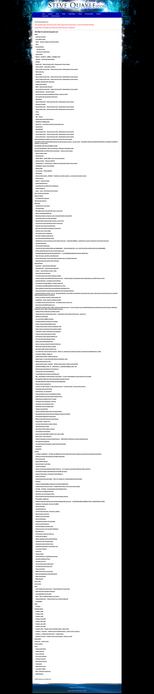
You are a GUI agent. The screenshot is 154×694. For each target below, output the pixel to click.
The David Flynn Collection (42, 198)
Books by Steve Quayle (67, 151)
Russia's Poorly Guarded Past (43, 384)
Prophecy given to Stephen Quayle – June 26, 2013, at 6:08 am (63, 631)
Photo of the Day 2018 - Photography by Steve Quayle (60, 109)
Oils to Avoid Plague (41, 519)
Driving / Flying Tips (40, 476)
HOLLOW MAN (39, 129)
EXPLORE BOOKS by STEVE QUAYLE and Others (47, 151)
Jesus (37, 191)
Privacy (37, 114)
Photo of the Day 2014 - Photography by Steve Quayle (64, 79)
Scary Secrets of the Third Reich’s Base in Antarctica (49, 223)
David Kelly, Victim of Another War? (45, 406)
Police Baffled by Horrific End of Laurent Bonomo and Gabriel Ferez (53, 288)
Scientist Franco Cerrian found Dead (45, 371)
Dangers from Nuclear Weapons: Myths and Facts (48, 469)
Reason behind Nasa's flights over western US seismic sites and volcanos (53, 139)
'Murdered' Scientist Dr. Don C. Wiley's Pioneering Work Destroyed (52, 307)
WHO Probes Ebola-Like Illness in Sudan (46, 346)
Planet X (38, 56)
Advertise (38, 59)
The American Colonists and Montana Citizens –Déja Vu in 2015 (52, 94)
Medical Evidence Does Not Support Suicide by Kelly (49, 396)
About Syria (39, 124)
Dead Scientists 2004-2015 (52, 268)
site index (84, 690)
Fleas (37, 596)
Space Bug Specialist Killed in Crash (45, 238)
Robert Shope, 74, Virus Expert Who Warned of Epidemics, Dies (52, 359)
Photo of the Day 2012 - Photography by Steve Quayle (64, 69)
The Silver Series (40, 49)
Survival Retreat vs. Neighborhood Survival (46, 556)
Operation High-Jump (41, 243)
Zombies (38, 61)
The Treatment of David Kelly (43, 431)
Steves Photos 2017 (41, 106)
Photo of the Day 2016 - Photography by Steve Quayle (60, 101)
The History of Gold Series (43, 51)
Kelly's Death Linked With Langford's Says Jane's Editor (50, 434)
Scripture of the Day (41, 659)
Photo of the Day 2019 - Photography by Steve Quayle (60, 131)
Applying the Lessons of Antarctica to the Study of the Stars (51, 241)
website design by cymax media (74, 690)
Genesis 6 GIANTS (50, 161)
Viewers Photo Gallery (41, 84)
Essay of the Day (40, 654)
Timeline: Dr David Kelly (42, 409)
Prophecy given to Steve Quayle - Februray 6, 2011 (59, 636)
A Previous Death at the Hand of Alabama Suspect (48, 275)
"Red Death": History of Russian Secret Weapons (48, 331)
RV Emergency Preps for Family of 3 (45, 534)
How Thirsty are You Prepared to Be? (45, 494)
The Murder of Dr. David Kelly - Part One (46, 401)
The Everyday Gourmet (40, 201)
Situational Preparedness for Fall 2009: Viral (47, 546)
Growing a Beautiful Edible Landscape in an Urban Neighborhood (52, 484)
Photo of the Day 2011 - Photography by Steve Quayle (56, 64)
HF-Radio (38, 489)
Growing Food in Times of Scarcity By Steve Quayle (67, 486)
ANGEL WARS (39, 158)
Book (36, 604)
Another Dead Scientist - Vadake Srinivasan (47, 356)
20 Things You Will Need (42, 454)
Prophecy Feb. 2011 (41, 636)
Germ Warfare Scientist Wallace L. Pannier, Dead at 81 (49, 283)
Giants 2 (38, 181)
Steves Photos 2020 (41, 134)
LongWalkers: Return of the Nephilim (45, 166)
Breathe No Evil (39, 156)
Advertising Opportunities (48, 59)
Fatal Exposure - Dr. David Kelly (44, 391)
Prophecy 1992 (39, 614)
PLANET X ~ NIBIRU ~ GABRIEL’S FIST (50, 56)
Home (43, 14)
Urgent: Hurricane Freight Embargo (44, 119)
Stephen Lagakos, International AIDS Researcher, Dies (49, 278)
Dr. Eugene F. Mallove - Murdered (44, 354)
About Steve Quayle (41, 36)
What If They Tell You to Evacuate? (44, 571)
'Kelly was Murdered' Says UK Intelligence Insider (48, 394)
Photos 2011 (39, 64)
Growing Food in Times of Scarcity (44, 486)
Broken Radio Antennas (42, 461)
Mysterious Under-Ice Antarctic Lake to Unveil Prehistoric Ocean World (54, 216)
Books (64, 14)
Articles (38, 270)
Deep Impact (38, 639)
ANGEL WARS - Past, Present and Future (54, 158)
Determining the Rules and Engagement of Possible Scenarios (51, 471)
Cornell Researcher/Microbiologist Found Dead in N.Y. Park (50, 285)
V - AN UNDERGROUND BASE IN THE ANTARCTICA (75, 253)
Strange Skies (39, 54)
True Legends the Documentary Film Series (46, 96)
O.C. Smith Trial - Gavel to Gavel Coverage (46, 351)
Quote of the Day (40, 651)
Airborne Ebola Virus (41, 599)
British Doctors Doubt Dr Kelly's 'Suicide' (46, 399)
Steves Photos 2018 (41, 109)
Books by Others (39, 196)
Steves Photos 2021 (41, 136)
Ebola (37, 86)
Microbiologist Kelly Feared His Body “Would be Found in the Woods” (53, 414)
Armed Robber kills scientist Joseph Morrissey (47, 374)
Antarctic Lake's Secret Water (43, 231)
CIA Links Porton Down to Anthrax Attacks (46, 424)
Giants (57, 14)
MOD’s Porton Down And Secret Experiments (47, 419)
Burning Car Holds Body (42, 316)
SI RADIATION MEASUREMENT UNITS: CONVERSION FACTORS (88, 501)
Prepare (37, 451)
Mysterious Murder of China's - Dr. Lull (45, 293)
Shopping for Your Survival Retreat (44, 541)
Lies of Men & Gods (40, 39)
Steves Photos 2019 (41, 131)
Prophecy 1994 (39, 616)
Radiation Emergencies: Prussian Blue (45, 521)
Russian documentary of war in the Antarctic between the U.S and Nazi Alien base (56, 258)
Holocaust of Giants (41, 104)
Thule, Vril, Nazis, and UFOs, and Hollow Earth (47, 256)
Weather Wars (39, 168)
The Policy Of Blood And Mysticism (44, 236)
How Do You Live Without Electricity (45, 491)
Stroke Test (38, 551)
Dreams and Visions (41, 649)
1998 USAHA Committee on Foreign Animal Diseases (74, 439)
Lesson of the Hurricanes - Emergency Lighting (47, 511)
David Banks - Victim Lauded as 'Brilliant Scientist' (48, 300)
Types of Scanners (40, 569)
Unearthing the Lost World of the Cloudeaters (47, 186)
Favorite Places (39, 163)
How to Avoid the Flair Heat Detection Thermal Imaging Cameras (52, 496)
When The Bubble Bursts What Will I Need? (46, 574)
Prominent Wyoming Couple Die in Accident (47, 321)
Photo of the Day (40, 71)
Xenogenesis (39, 173)
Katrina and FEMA (40, 506)
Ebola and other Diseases (45, 86)
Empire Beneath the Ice (41, 183)
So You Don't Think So (41, 549)
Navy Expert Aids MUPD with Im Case (45, 305)
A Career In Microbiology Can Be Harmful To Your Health (77, 376)
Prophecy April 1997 (41, 619)
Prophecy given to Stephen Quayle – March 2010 (56, 629)
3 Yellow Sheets (59, 634)
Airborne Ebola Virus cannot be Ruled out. (57, 599)
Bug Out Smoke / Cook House (43, 464)
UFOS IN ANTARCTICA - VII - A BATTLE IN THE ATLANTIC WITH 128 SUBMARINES (84, 248)
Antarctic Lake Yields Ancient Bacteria (45, 226)
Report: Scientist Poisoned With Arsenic (46, 324)
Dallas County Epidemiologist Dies (44, 341)
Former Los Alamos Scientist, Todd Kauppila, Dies (48, 297)
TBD (37, 116)
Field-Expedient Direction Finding (44, 479)
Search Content (39, 644)
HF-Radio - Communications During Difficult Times (54, 489)
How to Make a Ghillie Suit (42, 499)
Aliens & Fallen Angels (41, 153)
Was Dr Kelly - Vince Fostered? (43, 436)
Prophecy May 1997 (41, 621)
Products (98, 14)
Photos (80, 14)
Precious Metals (89, 14)
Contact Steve (45, 641)
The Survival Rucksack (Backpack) (44, 564)
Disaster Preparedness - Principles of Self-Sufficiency (49, 474)
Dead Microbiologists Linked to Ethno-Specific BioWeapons (51, 381)
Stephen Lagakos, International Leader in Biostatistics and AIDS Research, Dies (84, 278)
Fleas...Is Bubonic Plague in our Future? (49, 596)
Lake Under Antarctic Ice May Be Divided (46, 218)
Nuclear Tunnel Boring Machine (43, 213)
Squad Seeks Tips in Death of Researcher (46, 314)
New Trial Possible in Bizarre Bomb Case (46, 349)
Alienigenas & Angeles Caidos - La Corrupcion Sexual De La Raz (70, 176)
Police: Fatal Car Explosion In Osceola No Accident (48, 329)
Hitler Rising (39, 99)
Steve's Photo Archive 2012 (43, 69)
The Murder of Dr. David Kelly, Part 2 (45, 404)
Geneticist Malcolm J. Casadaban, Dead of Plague (48, 280)
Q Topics (50, 14)
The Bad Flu (39, 446)
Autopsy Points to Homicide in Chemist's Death (48, 311)
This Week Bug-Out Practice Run (44, 566)
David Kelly (38, 449)
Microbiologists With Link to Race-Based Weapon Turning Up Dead (52, 379)
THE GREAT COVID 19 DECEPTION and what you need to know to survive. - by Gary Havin (57, 141)
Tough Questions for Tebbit (42, 426)
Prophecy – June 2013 (41, 631)
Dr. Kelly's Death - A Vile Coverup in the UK (74, 386)
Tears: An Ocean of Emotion (42, 193)
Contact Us (37, 641)
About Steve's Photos (49, 66)
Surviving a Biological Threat (43, 559)
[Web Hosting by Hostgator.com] (43, 679)
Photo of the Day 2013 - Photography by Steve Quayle (64, 76)
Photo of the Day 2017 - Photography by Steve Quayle (60, 106)
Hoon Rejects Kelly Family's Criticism (45, 429)
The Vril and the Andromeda (43, 246)
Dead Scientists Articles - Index (49, 270)
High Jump (37, 203)
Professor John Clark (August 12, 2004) (46, 334)
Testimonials (39, 664)
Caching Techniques (41, 466)
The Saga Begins (40, 208)
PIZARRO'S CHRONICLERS (43, 121)
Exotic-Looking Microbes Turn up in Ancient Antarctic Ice (50, 251)
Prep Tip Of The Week (41, 656)
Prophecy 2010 (39, 629)
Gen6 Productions (40, 91)
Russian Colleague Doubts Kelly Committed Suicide (49, 411)
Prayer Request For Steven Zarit (44, 589)
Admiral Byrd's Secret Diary (43, 206)
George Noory (39, 126)
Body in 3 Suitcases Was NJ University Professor (48, 344)
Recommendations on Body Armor (44, 526)
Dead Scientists (56, 16)
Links (37, 44)
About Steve (45, 16)
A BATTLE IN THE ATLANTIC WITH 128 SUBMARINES (49, 248)
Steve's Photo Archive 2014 (43, 79)
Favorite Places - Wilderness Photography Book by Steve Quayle (61, 163)
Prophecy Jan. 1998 (41, 624)
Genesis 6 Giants (50, 91)
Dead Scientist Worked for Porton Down (46, 416)
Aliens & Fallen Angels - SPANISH (44, 176)
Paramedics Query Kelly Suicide (44, 389)
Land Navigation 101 (41, 509)
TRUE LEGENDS (47, 171)
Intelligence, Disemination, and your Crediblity (47, 504)
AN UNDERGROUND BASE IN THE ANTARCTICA (48, 253)
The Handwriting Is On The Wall (43, 594)
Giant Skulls (39, 74)
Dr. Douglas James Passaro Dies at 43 (45, 302)
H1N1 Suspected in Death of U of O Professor (47, 369)
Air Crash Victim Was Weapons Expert (45, 339)
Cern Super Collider (41, 669)
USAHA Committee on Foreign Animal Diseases (48, 439)
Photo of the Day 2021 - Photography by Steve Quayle (60, 136)
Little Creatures (39, 178)
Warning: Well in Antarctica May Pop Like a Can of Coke (50, 221)
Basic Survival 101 (40, 459)
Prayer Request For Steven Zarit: (61, 589)
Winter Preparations (41, 576)
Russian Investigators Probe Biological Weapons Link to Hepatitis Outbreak (55, 290)
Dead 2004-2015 (40, 268)
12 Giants (38, 606)
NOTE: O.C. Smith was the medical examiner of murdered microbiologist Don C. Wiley (79, 351)
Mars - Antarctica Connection (43, 671)
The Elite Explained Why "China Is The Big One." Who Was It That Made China (54, 148)
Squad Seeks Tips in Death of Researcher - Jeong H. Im (72, 314)
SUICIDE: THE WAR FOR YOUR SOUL (45, 81)
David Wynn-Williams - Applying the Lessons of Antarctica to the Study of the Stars (88, 241)
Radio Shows (72, 14)
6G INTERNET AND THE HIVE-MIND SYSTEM (46, 146)
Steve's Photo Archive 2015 (43, 89)
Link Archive (38, 584)
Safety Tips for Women (41, 536)
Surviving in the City (41, 561)
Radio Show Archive (41, 666)
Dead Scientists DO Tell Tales (43, 273)
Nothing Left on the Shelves (42, 516)
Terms (37, 111)
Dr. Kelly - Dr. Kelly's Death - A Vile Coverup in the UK (49, 386)
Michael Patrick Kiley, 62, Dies (43, 361)
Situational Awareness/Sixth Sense (44, 544)
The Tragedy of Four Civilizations (44, 233)
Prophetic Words (39, 609)
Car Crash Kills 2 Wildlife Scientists (44, 319)
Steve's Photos (39, 66)
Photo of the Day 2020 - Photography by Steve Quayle (60, 134)
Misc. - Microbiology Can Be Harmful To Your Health (49, 376)
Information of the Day (41, 661)
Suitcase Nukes (40, 554)
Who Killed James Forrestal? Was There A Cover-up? (49, 211)
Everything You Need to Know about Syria (53, 124)
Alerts (36, 646)
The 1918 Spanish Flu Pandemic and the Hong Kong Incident (51, 444)
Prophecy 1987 (39, 611)
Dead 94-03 (38, 265)
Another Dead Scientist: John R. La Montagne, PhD (48, 326)
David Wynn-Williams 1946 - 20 (43, 366)
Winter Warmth (39, 579)
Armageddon (39, 601)
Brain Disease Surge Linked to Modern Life (46, 336)
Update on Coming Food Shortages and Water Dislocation (50, 456)
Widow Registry (39, 674)
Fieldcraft (38, 481)
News (36, 586)
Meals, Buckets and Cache (42, 514)
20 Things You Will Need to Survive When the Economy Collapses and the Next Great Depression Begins (75, 454)
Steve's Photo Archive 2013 (43, 76)
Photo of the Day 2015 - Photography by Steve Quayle (64, 89)
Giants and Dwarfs (40, 188)
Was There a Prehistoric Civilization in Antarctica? (48, 228)
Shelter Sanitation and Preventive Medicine (46, 539)
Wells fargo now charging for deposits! (45, 591)
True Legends (39, 171)
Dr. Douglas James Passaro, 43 (64, 302)
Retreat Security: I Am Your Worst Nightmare (47, 529)
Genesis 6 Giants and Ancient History (49, 41)
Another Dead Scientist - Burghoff (44, 364)
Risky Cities (38, 581)
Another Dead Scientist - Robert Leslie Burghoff (66, 364)
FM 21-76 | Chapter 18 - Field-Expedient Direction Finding (67, 479)
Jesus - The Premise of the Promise (49, 191)
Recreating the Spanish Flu (42, 441)
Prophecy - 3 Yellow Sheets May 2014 (45, 634)
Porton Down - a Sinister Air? (43, 421)
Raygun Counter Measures (42, 524)
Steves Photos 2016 (41, 101)
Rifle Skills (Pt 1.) (40, 531)
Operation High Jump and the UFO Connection (47, 260)
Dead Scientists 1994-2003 (49, 265)
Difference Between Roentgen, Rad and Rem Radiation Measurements (53, 501)
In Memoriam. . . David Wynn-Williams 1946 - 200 (64, 366)
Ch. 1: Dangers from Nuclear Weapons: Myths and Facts (76, 469)
